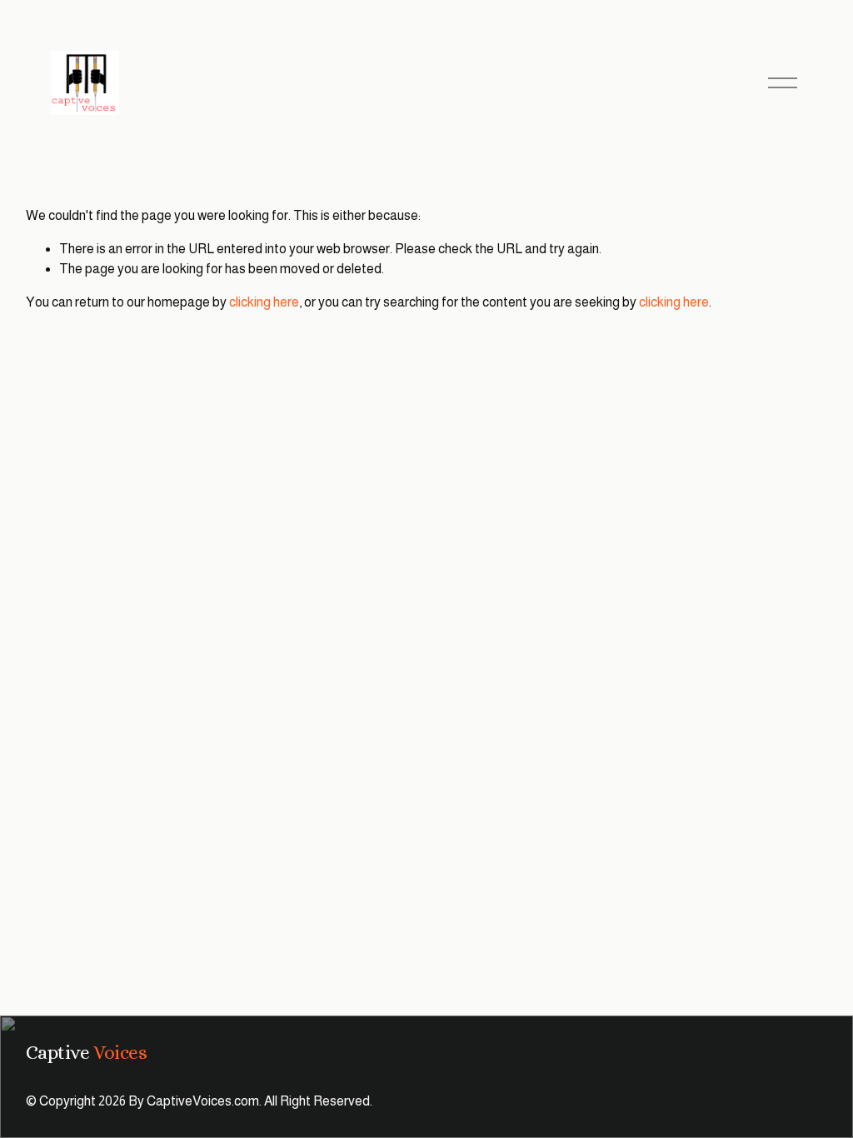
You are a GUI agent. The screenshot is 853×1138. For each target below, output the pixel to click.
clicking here (264, 302)
